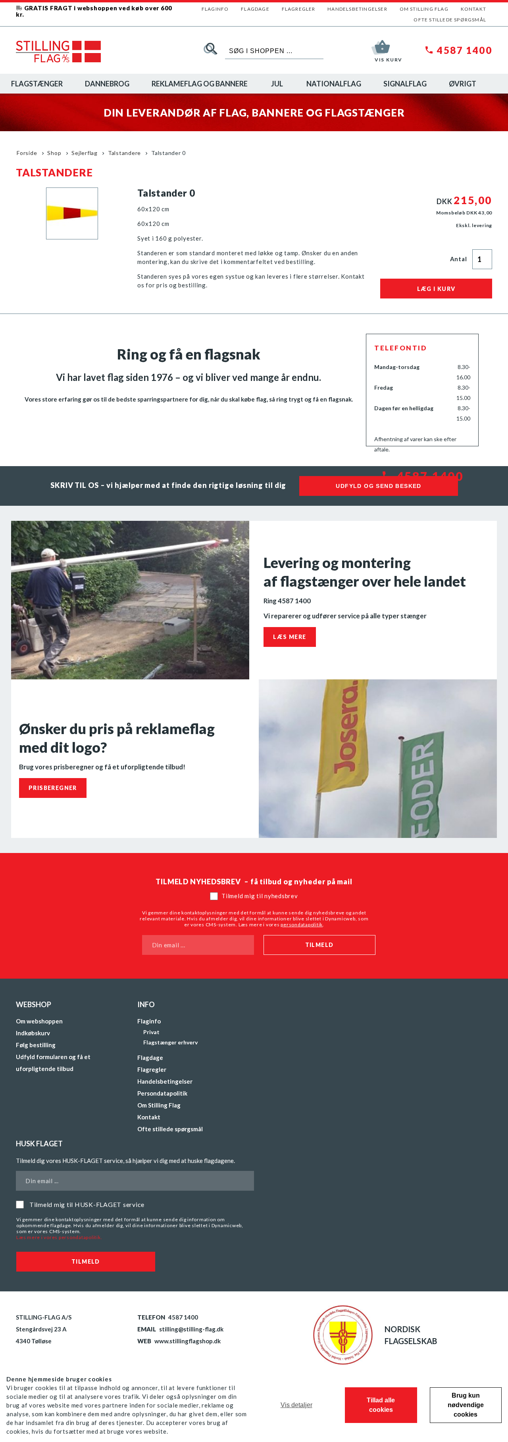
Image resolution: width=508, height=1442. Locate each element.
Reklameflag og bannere (200, 83)
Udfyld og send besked (378, 486)
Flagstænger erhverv (170, 1042)
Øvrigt (462, 83)
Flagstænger (37, 83)
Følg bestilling (36, 1044)
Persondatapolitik (162, 1093)
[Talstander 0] (72, 237)
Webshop (33, 1004)
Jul (277, 83)
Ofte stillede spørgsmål (450, 20)
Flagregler (299, 9)
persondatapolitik (302, 925)
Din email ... (168, 945)
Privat (151, 1032)
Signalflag (405, 83)
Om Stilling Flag (424, 9)
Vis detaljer (296, 1405)
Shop (54, 152)
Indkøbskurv (33, 1033)
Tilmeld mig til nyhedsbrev (259, 895)
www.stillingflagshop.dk (187, 1340)
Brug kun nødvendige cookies (466, 1405)
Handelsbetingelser (357, 9)
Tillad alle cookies (381, 1405)
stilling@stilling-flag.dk (191, 1329)
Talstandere (124, 152)
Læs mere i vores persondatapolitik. (59, 1237)
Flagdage (255, 9)
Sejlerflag (84, 152)
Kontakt (473, 9)
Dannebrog (107, 83)
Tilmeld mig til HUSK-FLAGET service (86, 1204)
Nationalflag (333, 83)
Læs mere (289, 636)
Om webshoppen (39, 1021)
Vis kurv (388, 60)
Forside (27, 152)
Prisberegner (53, 787)
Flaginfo (215, 9)
